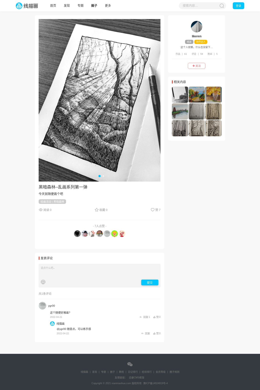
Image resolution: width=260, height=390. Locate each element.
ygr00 (51, 305)
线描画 (31, 5)
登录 (238, 5)
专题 (80, 5)
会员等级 (161, 371)
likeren (197, 36)
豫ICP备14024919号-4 (155, 383)
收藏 (103, 209)
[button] (44, 100)
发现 (67, 5)
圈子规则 (174, 371)
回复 (146, 317)
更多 (108, 5)
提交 (150, 282)
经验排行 (147, 371)
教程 (121, 371)
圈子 (94, 5)
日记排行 (133, 371)
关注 (198, 65)
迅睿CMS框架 (136, 377)
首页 (53, 5)
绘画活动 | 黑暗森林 (52, 201)
